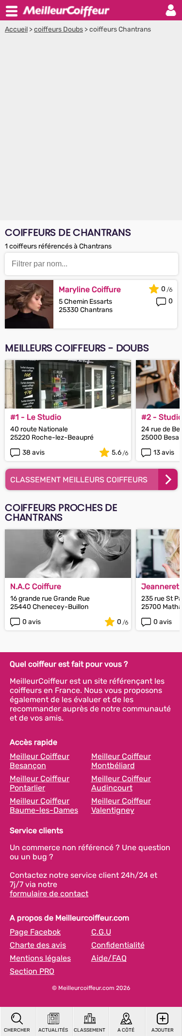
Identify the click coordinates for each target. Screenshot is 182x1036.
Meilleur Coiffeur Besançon (39, 761)
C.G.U (101, 932)
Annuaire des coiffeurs (66, 10)
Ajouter (162, 1030)
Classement (89, 1030)
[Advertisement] (91, 129)
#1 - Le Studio (35, 417)
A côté (125, 1030)
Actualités (53, 1030)
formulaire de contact (49, 893)
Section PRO (32, 971)
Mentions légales (40, 958)
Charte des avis (38, 945)
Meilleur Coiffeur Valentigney (121, 805)
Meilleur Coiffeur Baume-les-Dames (44, 805)
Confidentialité (118, 945)
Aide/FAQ (109, 958)
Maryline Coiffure (90, 289)
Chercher (17, 1030)
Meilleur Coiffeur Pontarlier (39, 783)
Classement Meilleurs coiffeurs (79, 479)
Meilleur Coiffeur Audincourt (121, 783)
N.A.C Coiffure (35, 586)
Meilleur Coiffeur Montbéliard (121, 761)
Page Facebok (35, 932)
